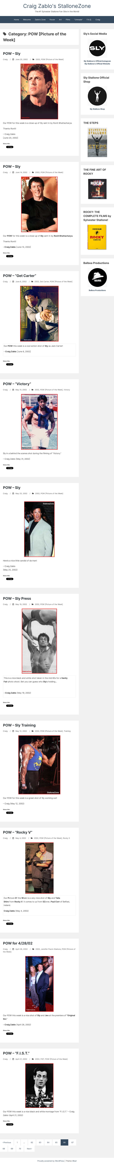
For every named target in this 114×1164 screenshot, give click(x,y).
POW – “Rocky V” (17, 832)
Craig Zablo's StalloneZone (57, 6)
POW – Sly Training (19, 725)
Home (16, 19)
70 (20, 1149)
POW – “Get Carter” (19, 276)
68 (4, 1149)
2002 (38, 59)
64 (48, 1142)
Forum (52, 19)
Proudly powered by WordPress (51, 1161)
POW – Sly (11, 53)
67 (72, 1142)
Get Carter (44, 281)
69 (12, 1149)
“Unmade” (78, 19)
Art (60, 19)
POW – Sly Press (17, 598)
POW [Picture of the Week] (52, 59)
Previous (7, 1142)
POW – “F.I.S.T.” (16, 1053)
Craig (98, 19)
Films (68, 19)
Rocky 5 (66, 838)
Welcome (27, 19)
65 (56, 1142)
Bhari (74, 1161)
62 (32, 1142)
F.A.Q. (89, 19)
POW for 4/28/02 (18, 943)
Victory (67, 390)
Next (29, 1149)
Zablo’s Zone (40, 19)
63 (40, 1142)
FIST (42, 1059)
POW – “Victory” (17, 384)
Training (67, 731)
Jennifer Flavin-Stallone (51, 949)
